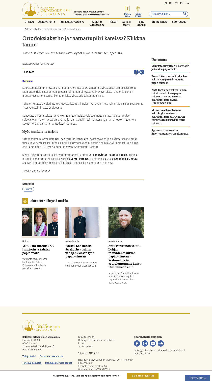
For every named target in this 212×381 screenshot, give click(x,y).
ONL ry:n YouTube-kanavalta (71, 139)
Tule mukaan (141, 22)
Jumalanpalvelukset (71, 22)
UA (187, 3)
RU (171, 3)
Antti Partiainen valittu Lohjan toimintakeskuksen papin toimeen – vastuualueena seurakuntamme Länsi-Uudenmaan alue (169, 96)
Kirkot (113, 22)
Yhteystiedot (179, 22)
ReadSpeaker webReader (58, 363)
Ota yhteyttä (196, 378)
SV (176, 3)
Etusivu (29, 22)
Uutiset (28, 189)
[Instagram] (145, 343)
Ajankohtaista (46, 22)
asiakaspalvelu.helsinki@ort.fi (38, 346)
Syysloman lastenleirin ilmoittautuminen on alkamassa (170, 132)
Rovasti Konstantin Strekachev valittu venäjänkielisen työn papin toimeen (169, 79)
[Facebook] (137, 343)
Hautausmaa (159, 22)
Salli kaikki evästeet (143, 375)
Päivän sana (127, 15)
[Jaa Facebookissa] (136, 72)
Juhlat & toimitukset (97, 22)
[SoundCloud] (161, 343)
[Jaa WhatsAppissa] (141, 72)
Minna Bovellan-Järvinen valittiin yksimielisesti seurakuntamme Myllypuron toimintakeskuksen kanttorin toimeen (169, 117)
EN (181, 3)
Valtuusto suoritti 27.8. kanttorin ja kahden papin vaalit (170, 68)
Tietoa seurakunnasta (51, 356)
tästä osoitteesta (52, 108)
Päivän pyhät (138, 15)
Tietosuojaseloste (31, 363)
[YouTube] (153, 343)
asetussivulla (113, 375)
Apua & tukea (126, 22)
